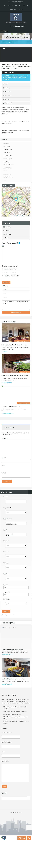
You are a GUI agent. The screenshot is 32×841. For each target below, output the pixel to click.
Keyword (5, 585)
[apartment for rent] (16, 523)
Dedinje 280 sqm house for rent (11, 406)
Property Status (7, 507)
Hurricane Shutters (9, 165)
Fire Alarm (6, 161)
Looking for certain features (10, 615)
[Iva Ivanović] (16, 534)
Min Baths (6, 552)
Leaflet (13, 215)
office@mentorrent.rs (17, 1)
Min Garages (6, 599)
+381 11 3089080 (17, 26)
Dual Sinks (6, 152)
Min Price (5, 563)
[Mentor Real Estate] (16, 17)
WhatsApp (8, 234)
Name (4, 458)
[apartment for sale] (16, 525)
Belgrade (10, 42)
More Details (11, 349)
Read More (25, 652)
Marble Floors (7, 174)
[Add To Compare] (1, 48)
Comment (5, 438)
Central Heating (8, 149)
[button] (16, 199)
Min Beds (5, 541)
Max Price (6, 574)
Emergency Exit (8, 158)
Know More (6, 282)
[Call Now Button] (4, 837)
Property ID (6, 592)
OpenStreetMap (20, 215)
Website (4, 473)
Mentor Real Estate (18, 812)
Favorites (13, 9)
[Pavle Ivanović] (16, 536)
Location (5, 496)
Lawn (5, 171)
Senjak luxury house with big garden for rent (15, 375)
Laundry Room (8, 168)
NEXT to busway (8, 177)
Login (21, 9)
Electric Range (8, 155)
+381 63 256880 (13, 269)
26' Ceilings (7, 146)
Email (6, 238)
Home (3, 42)
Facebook (8, 227)
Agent (5, 530)
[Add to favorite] (4, 49)
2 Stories (6, 143)
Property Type (7, 518)
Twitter (7, 230)
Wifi (5, 180)
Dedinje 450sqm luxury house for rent (12, 649)
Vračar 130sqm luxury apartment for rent (13, 679)
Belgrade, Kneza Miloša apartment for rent (14, 345)
